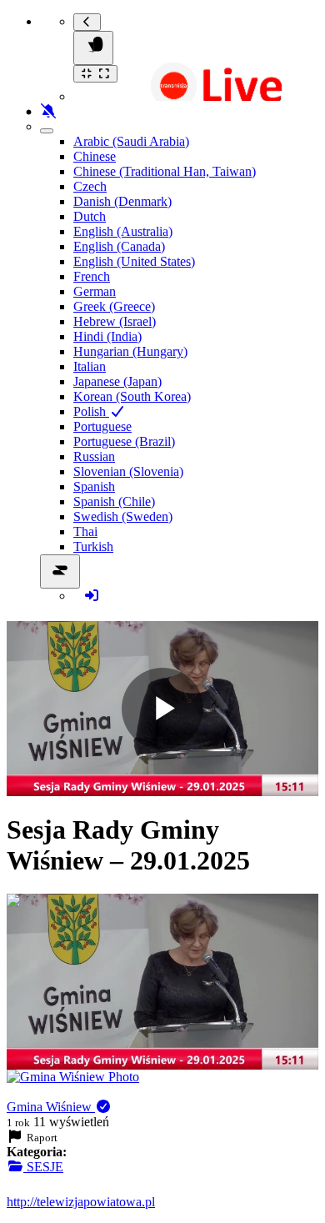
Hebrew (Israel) (114, 321)
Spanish (94, 486)
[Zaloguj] (91, 596)
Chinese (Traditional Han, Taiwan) (164, 171)
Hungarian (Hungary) (130, 351)
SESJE (43, 1167)
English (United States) (134, 261)
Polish (91, 411)
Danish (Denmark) (122, 201)
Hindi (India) (107, 336)
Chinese (94, 156)
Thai (85, 531)
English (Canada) (119, 246)
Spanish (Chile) (114, 501)
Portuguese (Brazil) (124, 441)
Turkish (93, 546)
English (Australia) (122, 231)
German (94, 291)
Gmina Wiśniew (51, 1107)
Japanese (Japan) (117, 381)
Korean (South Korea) (132, 396)
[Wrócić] (87, 22)
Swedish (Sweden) (122, 516)
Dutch (89, 216)
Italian (89, 366)
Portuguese (102, 426)
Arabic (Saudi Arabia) (131, 141)
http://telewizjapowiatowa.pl (81, 1202)
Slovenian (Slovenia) (128, 471)
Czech (90, 186)
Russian (94, 456)
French (91, 276)
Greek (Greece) (114, 306)
